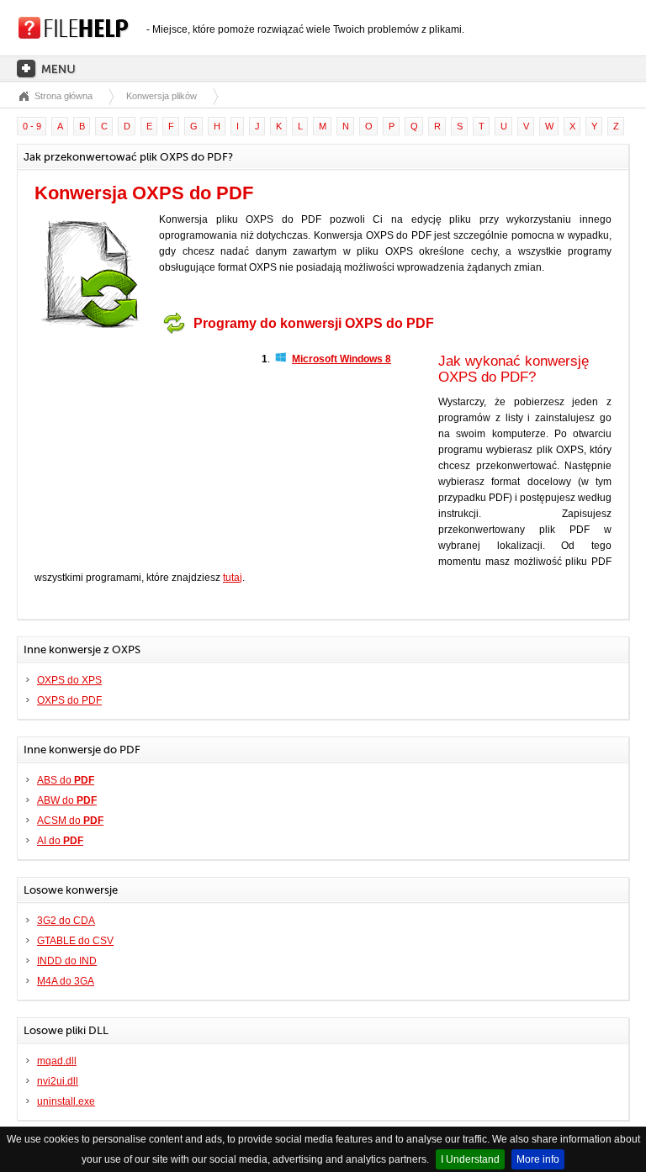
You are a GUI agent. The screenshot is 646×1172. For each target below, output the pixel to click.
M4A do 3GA (65, 981)
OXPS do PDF (69, 700)
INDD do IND (67, 961)
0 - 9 (32, 126)
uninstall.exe (66, 1101)
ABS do (65, 780)
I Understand (470, 1159)
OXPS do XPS (69, 680)
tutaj (232, 577)
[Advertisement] (139, 446)
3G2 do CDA (66, 921)
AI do (60, 841)
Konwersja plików (161, 96)
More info (537, 1159)
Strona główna (63, 96)
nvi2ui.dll (57, 1081)
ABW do (67, 800)
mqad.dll (57, 1061)
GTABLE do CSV (75, 941)
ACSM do (70, 820)
